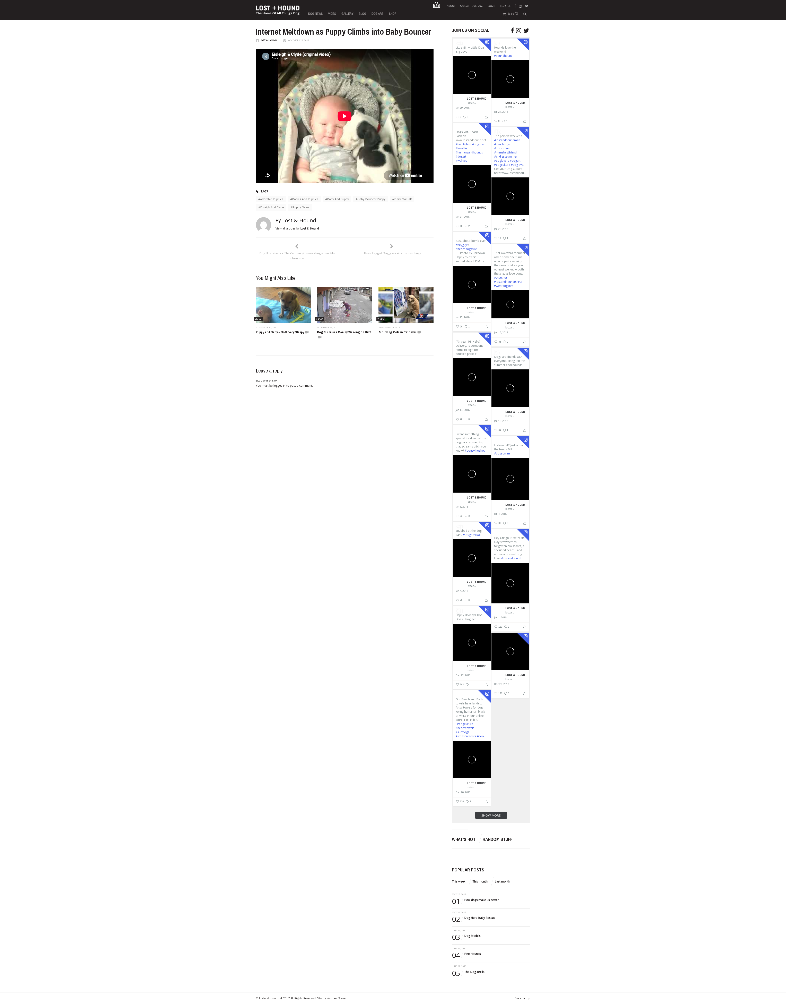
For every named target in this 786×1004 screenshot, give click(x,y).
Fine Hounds (466, 953)
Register (505, 6)
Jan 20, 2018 (501, 229)
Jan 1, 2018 (500, 617)
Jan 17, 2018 (463, 317)
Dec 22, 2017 (501, 684)
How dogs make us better (475, 900)
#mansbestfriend (505, 152)
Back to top (522, 998)
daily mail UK (403, 199)
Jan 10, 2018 (501, 421)
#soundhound (503, 56)
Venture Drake (336, 998)
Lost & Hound (268, 40)
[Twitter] (527, 6)
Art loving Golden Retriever (397, 332)
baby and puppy (338, 199)
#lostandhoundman (507, 140)
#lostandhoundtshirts (508, 282)
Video (332, 13)
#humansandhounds (469, 152)
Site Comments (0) (266, 380)
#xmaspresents (466, 736)
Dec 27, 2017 (463, 675)
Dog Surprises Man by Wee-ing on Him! (344, 332)
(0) (513, 13)
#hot (459, 144)
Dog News (315, 13)
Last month (502, 881)
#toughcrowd (472, 535)
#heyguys (462, 245)
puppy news (301, 207)
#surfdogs (462, 732)
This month (480, 881)
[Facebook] (515, 6)
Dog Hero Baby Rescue (473, 917)
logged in (279, 385)
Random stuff (498, 839)
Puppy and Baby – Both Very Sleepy (280, 332)
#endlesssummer (505, 156)
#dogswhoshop (475, 450)
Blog (362, 13)
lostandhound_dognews (472, 102)
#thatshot (500, 277)
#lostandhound (511, 558)
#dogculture (502, 165)
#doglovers (501, 160)
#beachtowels (465, 728)
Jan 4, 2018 (500, 514)
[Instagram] (521, 6)
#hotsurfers (502, 148)
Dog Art (378, 13)
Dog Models (466, 935)
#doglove (478, 144)
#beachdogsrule (466, 249)
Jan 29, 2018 (463, 107)
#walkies (461, 160)
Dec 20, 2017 (463, 792)
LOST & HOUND (477, 98)
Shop (392, 13)
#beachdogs (502, 144)
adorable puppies (271, 199)
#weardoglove (503, 286)
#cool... (481, 736)
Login (491, 6)
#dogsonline (502, 453)
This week (458, 881)
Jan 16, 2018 (501, 332)
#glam (467, 144)
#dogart (461, 156)
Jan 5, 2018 (462, 506)
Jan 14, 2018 (463, 410)
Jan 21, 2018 (501, 112)
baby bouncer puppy (371, 199)
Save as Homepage (471, 6)
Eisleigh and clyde (272, 207)
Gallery (347, 13)
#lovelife (461, 148)
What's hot (463, 839)
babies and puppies (305, 199)
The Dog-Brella (468, 971)
